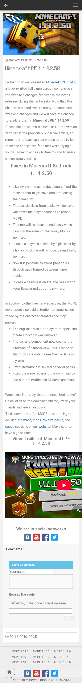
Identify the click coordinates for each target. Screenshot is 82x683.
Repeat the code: (22, 594)
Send (70, 618)
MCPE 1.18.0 (41, 651)
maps (27, 420)
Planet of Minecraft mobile (31, 680)
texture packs (52, 420)
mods (37, 420)
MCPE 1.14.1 (62, 656)
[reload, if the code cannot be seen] (41, 603)
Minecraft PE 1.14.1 (60, 82)
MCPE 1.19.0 (20, 651)
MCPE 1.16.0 (20, 656)
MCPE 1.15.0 (41, 656)
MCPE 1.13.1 (41, 662)
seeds (9, 427)
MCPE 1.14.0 (20, 662)
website (45, 427)
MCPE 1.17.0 (62, 651)
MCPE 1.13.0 (62, 662)
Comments (14, 549)
